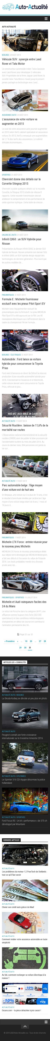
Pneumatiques (8, 295)
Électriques (16, 355)
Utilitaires (21, 776)
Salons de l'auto (9, 235)
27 (40, 641)
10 (26, 641)
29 (20, 647)
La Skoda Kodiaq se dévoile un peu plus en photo (24, 698)
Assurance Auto (9, 115)
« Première (10, 641)
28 (45, 641)
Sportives (6, 175)
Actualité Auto (8, 421)
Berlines (5, 55)
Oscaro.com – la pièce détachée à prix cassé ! (21, 1010)
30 (25, 647)
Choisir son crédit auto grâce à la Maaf (18, 907)
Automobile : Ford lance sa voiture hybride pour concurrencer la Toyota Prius (22, 364)
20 (31, 641)
